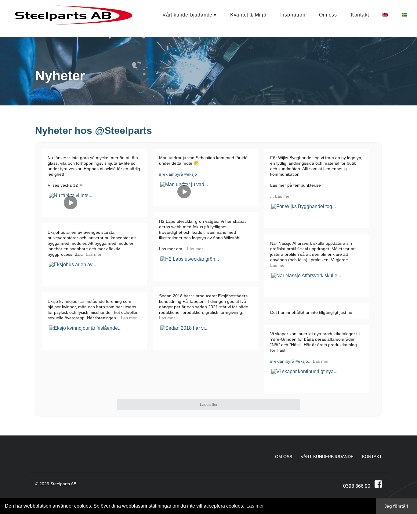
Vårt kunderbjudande (187, 14)
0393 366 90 (356, 486)
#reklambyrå (171, 174)
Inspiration (293, 14)
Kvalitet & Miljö (248, 14)
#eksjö (190, 174)
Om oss (328, 14)
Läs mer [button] (255, 505)
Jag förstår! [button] (396, 506)
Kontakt (360, 14)
